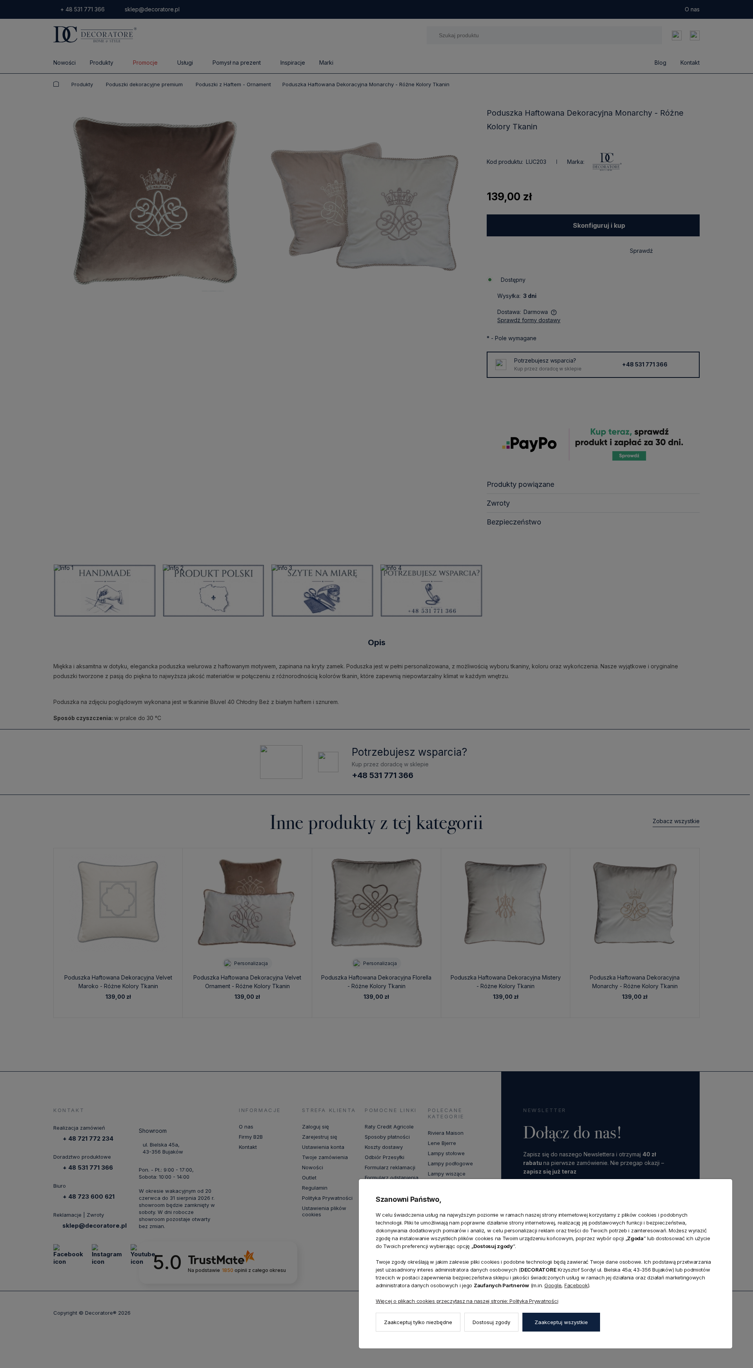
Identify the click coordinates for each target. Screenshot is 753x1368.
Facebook (576, 1285)
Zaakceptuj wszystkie (561, 1322)
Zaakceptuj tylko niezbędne (418, 1322)
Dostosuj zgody (491, 1322)
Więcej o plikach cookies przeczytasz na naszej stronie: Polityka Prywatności (467, 1301)
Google (552, 1285)
